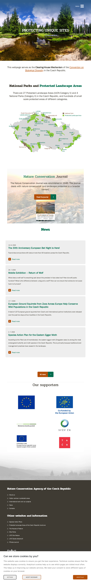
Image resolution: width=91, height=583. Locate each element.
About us (12, 495)
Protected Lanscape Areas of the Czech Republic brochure (27, 525)
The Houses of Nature (16, 528)
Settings (10, 577)
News (11, 505)
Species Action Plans (15, 522)
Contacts (12, 508)
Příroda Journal (14, 542)
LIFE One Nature (14, 535)
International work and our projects (20, 501)
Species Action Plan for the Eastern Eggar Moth (32, 334)
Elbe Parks (12, 532)
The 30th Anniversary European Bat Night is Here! (34, 248)
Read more (16, 259)
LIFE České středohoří (16, 539)
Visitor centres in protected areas (19, 498)
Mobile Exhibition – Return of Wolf (25, 272)
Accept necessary (32, 577)
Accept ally (80, 577)
